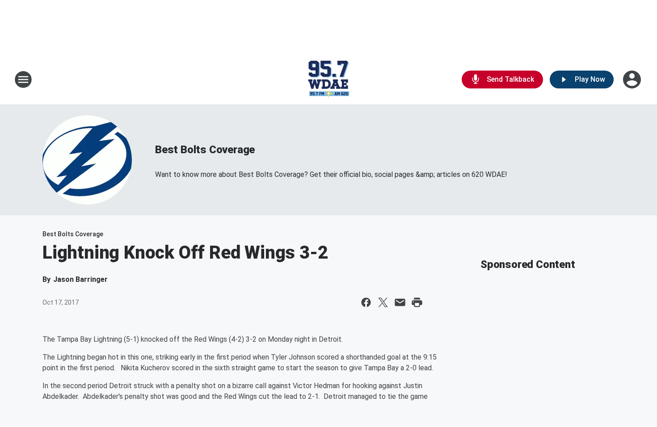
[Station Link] (328, 79)
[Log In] (633, 79)
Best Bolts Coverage (205, 149)
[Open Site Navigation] (23, 79)
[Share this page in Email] (400, 302)
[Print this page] (417, 302)
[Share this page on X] (383, 302)
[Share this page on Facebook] (366, 302)
